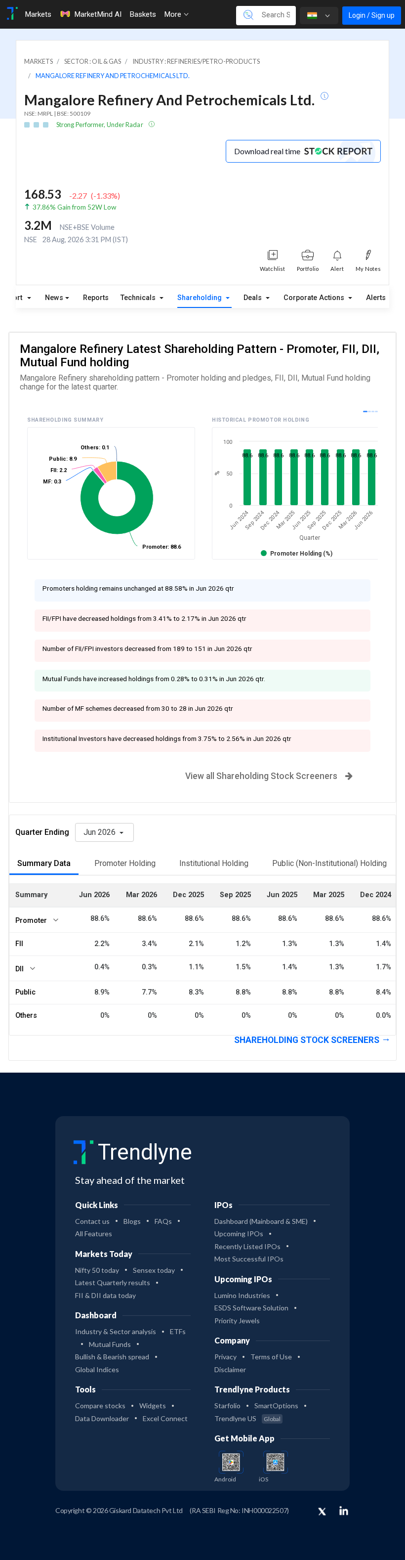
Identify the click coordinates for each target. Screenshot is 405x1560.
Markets (38, 14)
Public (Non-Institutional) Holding (329, 863)
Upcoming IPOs (238, 1233)
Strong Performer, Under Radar (100, 125)
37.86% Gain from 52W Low (74, 207)
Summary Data (44, 863)
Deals (253, 298)
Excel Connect (165, 1418)
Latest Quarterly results (112, 1282)
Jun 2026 (100, 832)
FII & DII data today (105, 1295)
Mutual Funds (110, 1344)
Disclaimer (230, 1369)
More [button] (173, 14)
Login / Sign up (372, 15)
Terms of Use (271, 1356)
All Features (93, 1233)
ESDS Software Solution (251, 1307)
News (54, 298)
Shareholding (200, 298)
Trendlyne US (247, 1418)
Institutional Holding (213, 863)
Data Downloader (102, 1418)
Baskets (142, 14)
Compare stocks (100, 1405)
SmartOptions (276, 1405)
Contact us (92, 1221)
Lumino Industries (242, 1295)
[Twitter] (322, 1512)
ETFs (178, 1331)
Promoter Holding (125, 863)
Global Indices (97, 1369)
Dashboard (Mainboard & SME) (261, 1221)
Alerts (376, 298)
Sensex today (154, 1270)
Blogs (132, 1221)
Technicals (139, 298)
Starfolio (227, 1405)
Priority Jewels (237, 1320)
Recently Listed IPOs (247, 1246)
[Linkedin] (344, 1511)
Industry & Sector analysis (115, 1331)
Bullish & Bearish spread (112, 1356)
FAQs (163, 1221)
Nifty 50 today (97, 1270)
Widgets (152, 1405)
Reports (96, 298)
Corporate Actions (315, 298)
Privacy (225, 1356)
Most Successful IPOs (249, 1259)
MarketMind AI (98, 14)
